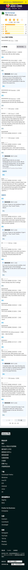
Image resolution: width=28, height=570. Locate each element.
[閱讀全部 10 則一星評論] (14, 33)
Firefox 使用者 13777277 (10, 341)
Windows (5, 477)
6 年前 (19, 133)
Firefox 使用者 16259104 (10, 216)
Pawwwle (13, 90)
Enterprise (5, 511)
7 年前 (16, 40)
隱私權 (3, 550)
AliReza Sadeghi (15, 332)
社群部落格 (5, 458)
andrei (12, 108)
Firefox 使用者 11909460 (10, 327)
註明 (6, 553)
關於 (3, 443)
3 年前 (20, 60)
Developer (5, 525)
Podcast (4, 544)
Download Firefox (7, 474)
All (2, 492)
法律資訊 (15, 550)
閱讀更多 (4, 171)
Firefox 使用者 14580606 (10, 351)
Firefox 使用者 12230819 (10, 144)
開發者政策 (5, 455)
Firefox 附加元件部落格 (9, 446)
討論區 (4, 461)
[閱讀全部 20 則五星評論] (14, 24)
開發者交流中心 (6, 452)
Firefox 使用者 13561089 (10, 180)
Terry (12, 40)
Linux (3, 489)
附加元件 (4, 440)
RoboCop (13, 98)
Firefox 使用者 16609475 (10, 133)
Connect (4, 519)
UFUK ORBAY (14, 60)
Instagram (5, 533)
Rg (11, 243)
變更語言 (4, 561)
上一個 (8, 420)
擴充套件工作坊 (6, 449)
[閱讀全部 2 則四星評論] (14, 26)
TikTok (4, 538)
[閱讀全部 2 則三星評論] (14, 29)
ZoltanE (13, 138)
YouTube (4, 535)
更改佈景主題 (5, 564)
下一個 (20, 420)
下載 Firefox (9, 2)
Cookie (9, 550)
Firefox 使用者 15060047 (10, 305)
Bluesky (4, 541)
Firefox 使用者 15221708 (10, 249)
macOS (4, 480)
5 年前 (18, 98)
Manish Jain (12, 15)
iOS (3, 483)
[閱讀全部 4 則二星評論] (14, 31)
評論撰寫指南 (6, 466)
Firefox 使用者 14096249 (10, 384)
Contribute (5, 522)
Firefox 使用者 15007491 (10, 317)
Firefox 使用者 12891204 (10, 290)
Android (4, 486)
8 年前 (19, 351)
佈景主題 (14, 8)
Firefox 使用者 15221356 (10, 280)
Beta (3, 503)
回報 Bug (4, 463)
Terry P (13, 113)
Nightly (4, 500)
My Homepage (10, 13)
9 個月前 (20, 52)
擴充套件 (8, 8)
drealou (13, 378)
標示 (3, 57)
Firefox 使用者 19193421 (10, 52)
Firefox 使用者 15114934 (10, 311)
